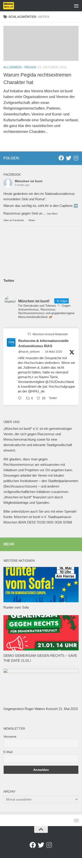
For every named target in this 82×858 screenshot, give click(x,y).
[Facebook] (61, 158)
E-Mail (8, 752)
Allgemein (12, 67)
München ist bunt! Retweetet (50, 334)
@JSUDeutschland (59, 382)
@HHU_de (36, 391)
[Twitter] (68, 158)
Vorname (9, 736)
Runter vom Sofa (16, 607)
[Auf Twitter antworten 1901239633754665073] (21, 398)
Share (31, 220)
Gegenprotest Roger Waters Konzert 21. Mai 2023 (40, 709)
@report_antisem (29, 351)
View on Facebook (13, 220)
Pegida (30, 67)
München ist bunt (28, 181)
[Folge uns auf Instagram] (76, 158)
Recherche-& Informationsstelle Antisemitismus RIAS (43, 343)
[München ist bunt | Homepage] (10, 6)
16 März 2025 (53, 351)
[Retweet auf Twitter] (29, 334)
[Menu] (76, 5)
